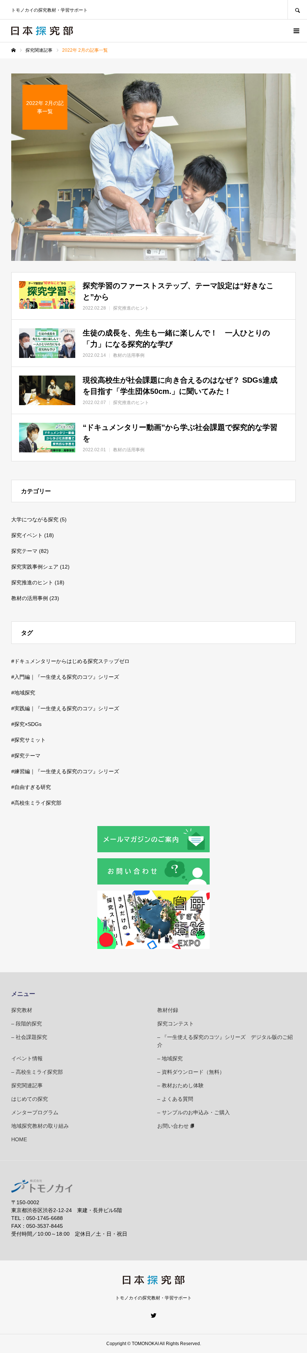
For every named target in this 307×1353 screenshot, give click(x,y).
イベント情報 (27, 1058)
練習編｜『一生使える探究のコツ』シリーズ (66, 771)
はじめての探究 (29, 1099)
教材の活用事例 (29, 598)
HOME (19, 1139)
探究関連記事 (27, 1085)
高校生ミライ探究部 (37, 803)
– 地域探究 (170, 1058)
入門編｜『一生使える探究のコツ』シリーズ (66, 677)
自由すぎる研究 (32, 787)
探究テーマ (24, 551)
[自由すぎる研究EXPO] (153, 947)
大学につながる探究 (34, 519)
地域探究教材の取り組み (40, 1126)
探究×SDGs (28, 724)
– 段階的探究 (26, 1024)
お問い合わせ (173, 1126)
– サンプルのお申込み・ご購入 (193, 1112)
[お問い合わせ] (153, 883)
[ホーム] (13, 50)
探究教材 (21, 1010)
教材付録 (167, 1010)
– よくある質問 (175, 1099)
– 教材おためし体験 (180, 1085)
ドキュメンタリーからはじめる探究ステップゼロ (72, 661)
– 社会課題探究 (29, 1037)
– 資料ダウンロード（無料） (191, 1072)
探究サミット (30, 740)
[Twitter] (153, 1315)
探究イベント (27, 535)
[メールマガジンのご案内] (153, 850)
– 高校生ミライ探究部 (37, 1072)
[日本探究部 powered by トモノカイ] (42, 30)
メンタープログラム (34, 1112)
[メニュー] (296, 30)
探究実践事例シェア (34, 567)
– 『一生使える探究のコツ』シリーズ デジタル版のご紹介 (225, 1041)
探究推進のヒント (32, 582)
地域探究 (24, 693)
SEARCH (297, 9)
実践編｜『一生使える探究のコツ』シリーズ (66, 708)
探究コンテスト (175, 1024)
